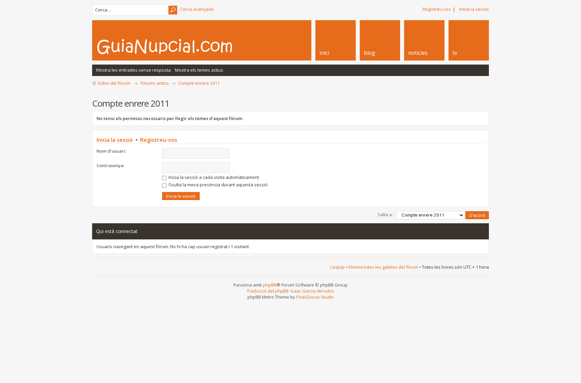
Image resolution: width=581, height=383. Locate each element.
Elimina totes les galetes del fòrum (383, 267)
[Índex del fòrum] (171, 46)
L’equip (337, 267)
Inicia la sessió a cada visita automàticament (213, 177)
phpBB (269, 285)
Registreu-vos (437, 9)
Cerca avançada (197, 9)
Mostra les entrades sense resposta (133, 70)
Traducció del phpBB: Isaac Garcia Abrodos (290, 291)
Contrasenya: (110, 165)
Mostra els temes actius (199, 70)
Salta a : (386, 215)
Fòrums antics (155, 83)
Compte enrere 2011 (199, 83)
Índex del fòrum (114, 83)
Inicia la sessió (474, 9)
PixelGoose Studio (315, 297)
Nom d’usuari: (111, 151)
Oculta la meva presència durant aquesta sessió (217, 185)
